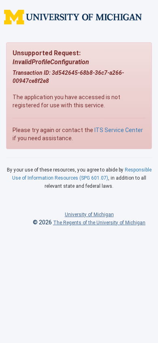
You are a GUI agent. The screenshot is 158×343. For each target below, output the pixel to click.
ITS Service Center (118, 130)
